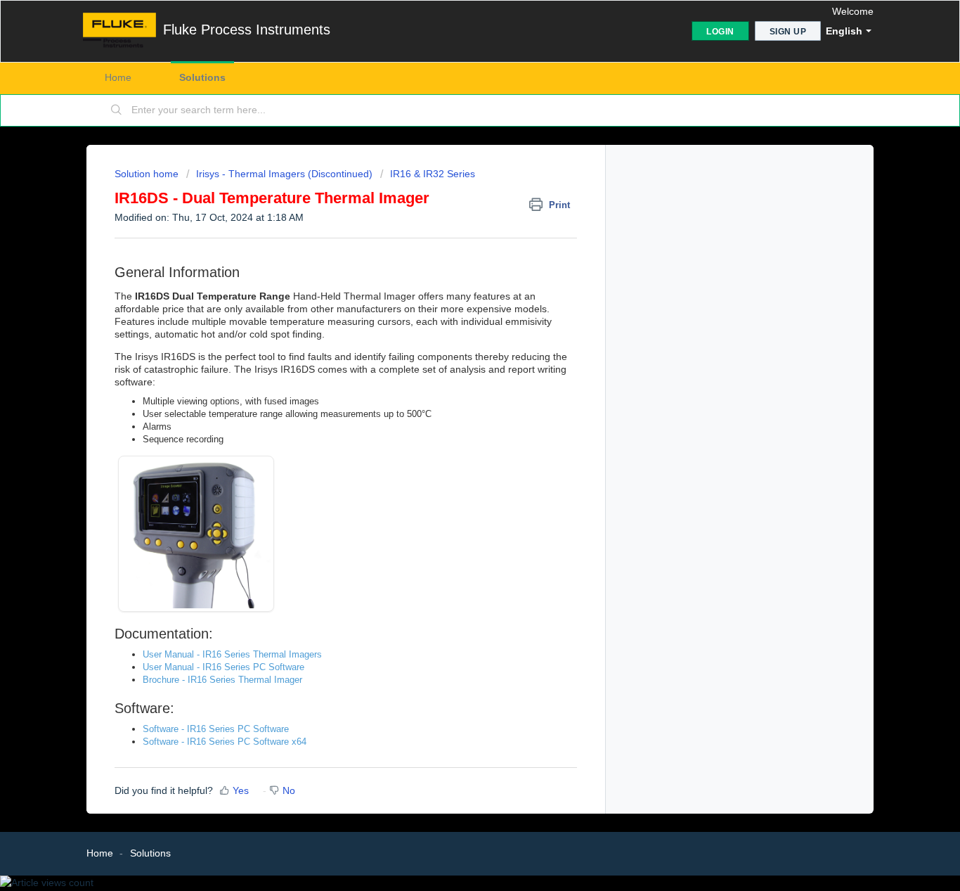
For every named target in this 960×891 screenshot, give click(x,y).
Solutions (202, 77)
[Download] (454, 263)
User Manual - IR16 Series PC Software (223, 667)
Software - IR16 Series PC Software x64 (224, 741)
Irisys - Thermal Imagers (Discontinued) (284, 173)
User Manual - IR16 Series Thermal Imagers (232, 654)
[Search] (116, 110)
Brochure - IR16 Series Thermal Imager (222, 679)
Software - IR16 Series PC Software (216, 729)
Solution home (148, 173)
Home (118, 77)
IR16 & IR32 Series (432, 173)
